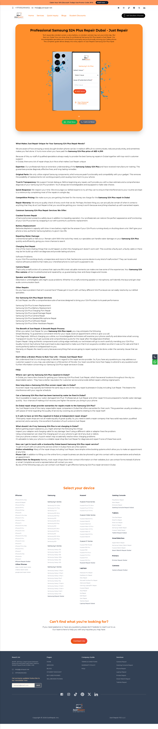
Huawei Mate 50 (85, 521)
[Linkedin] (144, 8)
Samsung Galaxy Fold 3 (55, 591)
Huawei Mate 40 (85, 531)
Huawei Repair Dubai (87, 563)
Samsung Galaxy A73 (54, 549)
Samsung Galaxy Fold (54, 593)
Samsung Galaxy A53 (54, 554)
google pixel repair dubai (23, 572)
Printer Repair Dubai (119, 560)
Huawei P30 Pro (85, 560)
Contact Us (79, 641)
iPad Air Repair (116, 525)
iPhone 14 (18, 523)
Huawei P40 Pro (85, 555)
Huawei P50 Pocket (86, 545)
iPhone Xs (18, 556)
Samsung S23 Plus (53, 515)
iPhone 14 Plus (19, 520)
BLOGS (49, 668)
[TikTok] (129, 8)
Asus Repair (83, 590)
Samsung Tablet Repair (119, 527)
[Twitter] (139, 8)
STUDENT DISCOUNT (54, 672)
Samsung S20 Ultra (54, 536)
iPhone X (18, 559)
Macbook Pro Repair (86, 572)
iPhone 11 (18, 551)
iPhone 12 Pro (19, 538)
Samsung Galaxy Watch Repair (122, 545)
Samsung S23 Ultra (54, 513)
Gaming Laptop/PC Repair (88, 585)
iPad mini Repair (117, 522)
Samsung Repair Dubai (56, 596)
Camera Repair (121, 662)
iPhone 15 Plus (19, 510)
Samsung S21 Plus (53, 531)
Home (31, 16)
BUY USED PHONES (53, 675)
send (38, 685)
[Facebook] (118, 8)
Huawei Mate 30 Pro (86, 534)
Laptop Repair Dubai (87, 603)
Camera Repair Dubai (119, 570)
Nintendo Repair (117, 505)
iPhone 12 (18, 543)
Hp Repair (83, 593)
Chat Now (71, 122)
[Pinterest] (134, 8)
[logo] (18, 15)
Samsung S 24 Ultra (54, 505)
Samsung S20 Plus (53, 539)
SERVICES (50, 665)
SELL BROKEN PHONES (55, 679)
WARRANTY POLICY (88, 665)
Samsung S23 (52, 518)
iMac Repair (83, 578)
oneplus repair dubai (21, 569)
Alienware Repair (85, 583)
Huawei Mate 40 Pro (86, 529)
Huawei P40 (84, 557)
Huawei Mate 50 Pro (86, 518)
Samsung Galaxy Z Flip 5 (55, 573)
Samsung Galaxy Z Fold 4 (56, 588)
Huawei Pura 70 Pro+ (86, 508)
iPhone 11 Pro (19, 548)
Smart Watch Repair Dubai (121, 550)
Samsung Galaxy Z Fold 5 (55, 586)
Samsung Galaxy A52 (54, 560)
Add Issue (80, 91)
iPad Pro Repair (117, 520)
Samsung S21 (52, 533)
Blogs (63, 16)
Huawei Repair (84, 588)
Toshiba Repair (84, 601)
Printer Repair (121, 675)
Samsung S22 (52, 526)
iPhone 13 (18, 533)
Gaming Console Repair (124, 665)
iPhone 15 (18, 512)
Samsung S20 (52, 541)
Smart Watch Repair (123, 679)
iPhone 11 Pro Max (20, 546)
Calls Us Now (89, 122)
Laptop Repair (121, 672)
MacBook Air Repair (86, 575)
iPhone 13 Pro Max (21, 525)
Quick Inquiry (52, 16)
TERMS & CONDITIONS (89, 662)
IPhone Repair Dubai (22, 561)
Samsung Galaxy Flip (54, 581)
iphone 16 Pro (19, 507)
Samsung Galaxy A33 (54, 562)
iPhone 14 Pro (19, 518)
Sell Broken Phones (134, 16)
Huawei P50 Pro (85, 547)
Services (40, 16)
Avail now (102, 3)
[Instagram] (123, 8)
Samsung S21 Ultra (53, 528)
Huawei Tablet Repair (118, 530)
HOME (49, 662)
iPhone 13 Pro (19, 528)
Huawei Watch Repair (119, 548)
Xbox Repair (116, 502)
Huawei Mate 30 (85, 536)
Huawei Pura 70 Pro (86, 510)
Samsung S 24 (52, 510)
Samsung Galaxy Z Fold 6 (55, 583)
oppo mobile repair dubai (23, 567)
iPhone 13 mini (20, 530)
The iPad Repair (117, 517)
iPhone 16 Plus (19, 505)
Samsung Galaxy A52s (54, 557)
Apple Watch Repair (118, 542)
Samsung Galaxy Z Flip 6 (55, 570)
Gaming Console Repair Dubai (123, 507)
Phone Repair (121, 668)
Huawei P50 (83, 550)
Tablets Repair (121, 682)
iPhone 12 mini (20, 541)
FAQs (83, 668)
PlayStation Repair (118, 500)
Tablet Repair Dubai (119, 533)
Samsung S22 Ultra (54, 521)
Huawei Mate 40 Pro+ (87, 526)
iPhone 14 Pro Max (21, 515)
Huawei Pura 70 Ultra (87, 505)
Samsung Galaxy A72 (54, 552)
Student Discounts (77, 16)
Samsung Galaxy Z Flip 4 (55, 575)
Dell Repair (83, 596)
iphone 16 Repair (20, 502)
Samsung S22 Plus (53, 523)
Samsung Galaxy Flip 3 (55, 578)
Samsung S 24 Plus (54, 508)
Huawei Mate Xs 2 (85, 524)
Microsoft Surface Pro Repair (88, 580)
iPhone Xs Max (19, 554)
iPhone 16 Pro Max (21, 500)
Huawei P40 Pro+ (85, 552)
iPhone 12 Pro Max (21, 536)
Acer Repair (83, 598)
